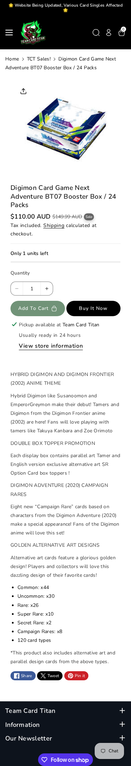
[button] (11, 32)
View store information (51, 346)
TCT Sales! (39, 59)
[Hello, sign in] (109, 32)
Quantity (20, 273)
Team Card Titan (30, 711)
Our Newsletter (28, 739)
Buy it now (93, 308)
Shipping (54, 225)
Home (12, 59)
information (22, 725)
